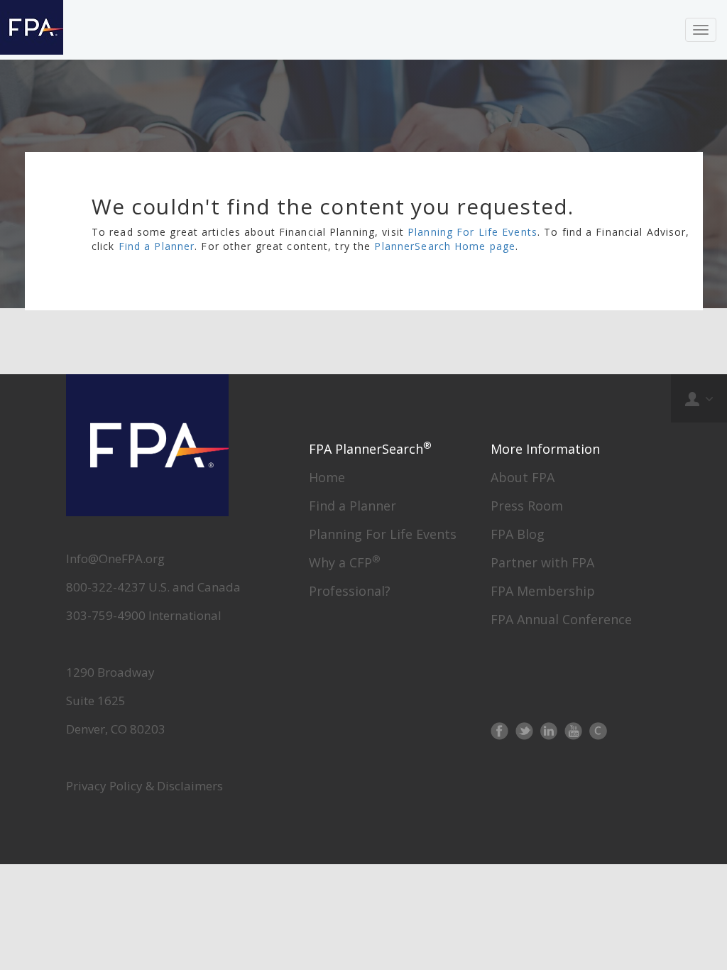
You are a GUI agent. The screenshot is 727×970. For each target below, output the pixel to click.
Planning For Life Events (472, 232)
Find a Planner (157, 246)
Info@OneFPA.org (115, 558)
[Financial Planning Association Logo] (31, 30)
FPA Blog (518, 534)
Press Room (527, 505)
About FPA (522, 477)
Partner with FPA (542, 562)
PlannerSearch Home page (444, 246)
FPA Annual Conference (561, 619)
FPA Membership (543, 590)
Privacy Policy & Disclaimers (144, 786)
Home (327, 477)
